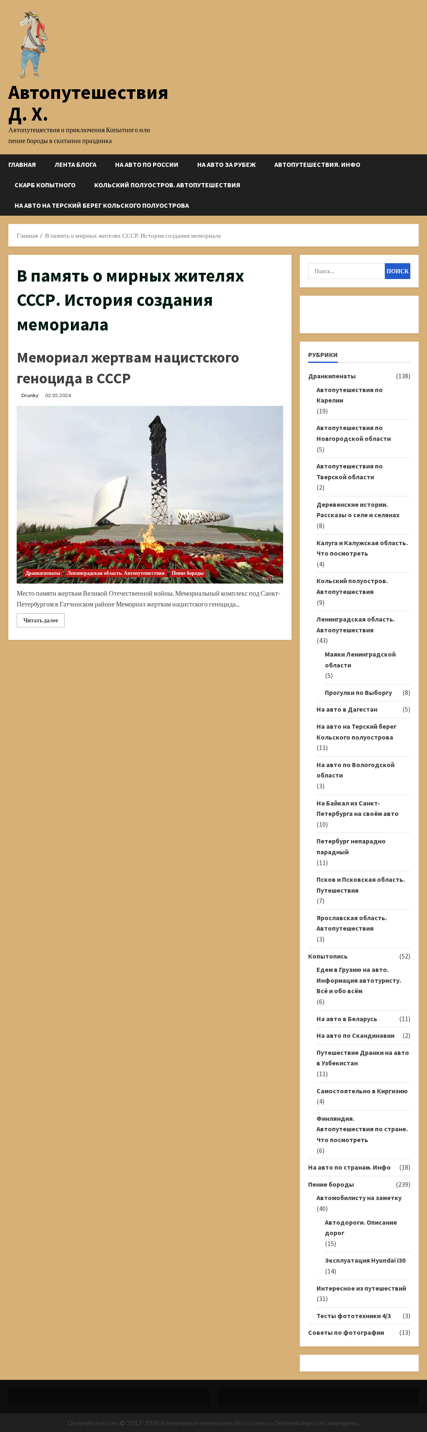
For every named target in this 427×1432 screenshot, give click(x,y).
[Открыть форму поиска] (416, 185)
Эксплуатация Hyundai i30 (365, 1260)
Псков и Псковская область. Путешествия (360, 884)
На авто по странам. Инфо (349, 1167)
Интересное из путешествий (361, 1288)
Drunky (29, 395)
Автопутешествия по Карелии (349, 395)
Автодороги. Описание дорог (361, 1227)
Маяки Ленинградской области (360, 659)
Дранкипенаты (42, 573)
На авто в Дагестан (346, 709)
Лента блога (75, 164)
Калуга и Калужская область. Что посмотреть (362, 548)
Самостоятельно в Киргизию (362, 1091)
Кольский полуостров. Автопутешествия (167, 185)
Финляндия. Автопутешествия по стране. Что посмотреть (362, 1129)
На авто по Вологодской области (355, 770)
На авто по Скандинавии (355, 1035)
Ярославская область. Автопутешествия (351, 923)
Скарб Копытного (45, 185)
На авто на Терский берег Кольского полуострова (102, 205)
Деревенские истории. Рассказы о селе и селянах (357, 509)
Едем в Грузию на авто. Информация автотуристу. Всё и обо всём (358, 980)
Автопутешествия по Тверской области (349, 471)
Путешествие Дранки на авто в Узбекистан (362, 1057)
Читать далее (44, 621)
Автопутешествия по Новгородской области (353, 433)
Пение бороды (187, 573)
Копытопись (328, 956)
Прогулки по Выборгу (358, 692)
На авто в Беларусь (346, 1018)
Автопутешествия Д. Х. (88, 103)
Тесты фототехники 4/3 (353, 1315)
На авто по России (146, 164)
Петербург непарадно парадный (351, 846)
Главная (22, 164)
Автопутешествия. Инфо (317, 164)
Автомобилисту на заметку (359, 1197)
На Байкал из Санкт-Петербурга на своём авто (357, 808)
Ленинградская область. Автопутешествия (116, 573)
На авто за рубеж (226, 164)
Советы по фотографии (346, 1332)
